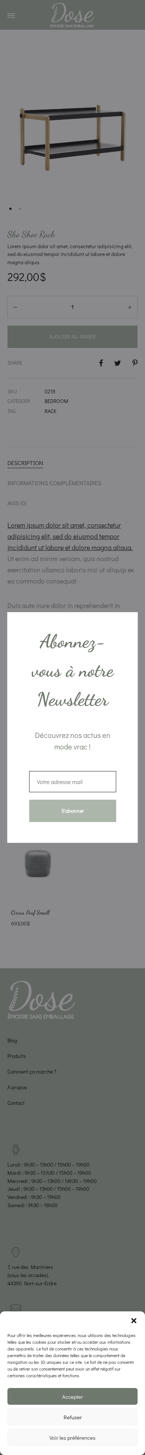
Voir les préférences (72, 1437)
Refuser (73, 1417)
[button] (134, 1320)
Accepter (72, 1396)
